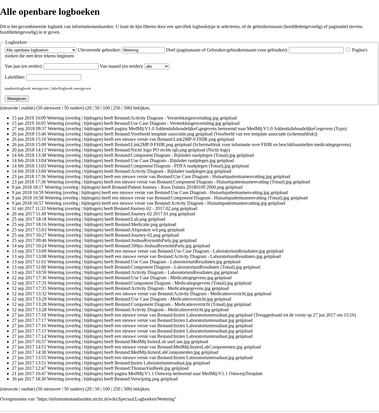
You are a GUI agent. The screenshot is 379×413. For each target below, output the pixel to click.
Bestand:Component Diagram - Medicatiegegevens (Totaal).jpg (174, 282)
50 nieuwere (49, 107)
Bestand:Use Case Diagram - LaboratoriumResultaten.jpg (211, 251)
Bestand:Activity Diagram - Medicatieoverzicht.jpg (205, 293)
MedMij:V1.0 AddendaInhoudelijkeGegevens (290, 128)
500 (127, 107)
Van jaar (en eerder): (24, 66)
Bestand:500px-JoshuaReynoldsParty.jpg (153, 245)
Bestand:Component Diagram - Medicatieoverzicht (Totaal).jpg (174, 304)
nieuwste (9, 107)
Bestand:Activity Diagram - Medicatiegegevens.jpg (163, 288)
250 (116, 107)
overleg (74, 117)
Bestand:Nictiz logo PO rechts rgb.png (151, 149)
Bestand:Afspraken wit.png (140, 229)
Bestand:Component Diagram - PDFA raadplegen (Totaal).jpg (172, 165)
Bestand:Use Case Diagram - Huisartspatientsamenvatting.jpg (214, 176)
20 (89, 107)
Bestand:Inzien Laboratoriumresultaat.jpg (195, 314)
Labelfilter (14, 77)
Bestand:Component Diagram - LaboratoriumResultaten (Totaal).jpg (178, 267)
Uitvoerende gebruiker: (99, 49)
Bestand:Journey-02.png (137, 235)
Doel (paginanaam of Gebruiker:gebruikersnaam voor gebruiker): (227, 49)
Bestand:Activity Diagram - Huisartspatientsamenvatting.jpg (211, 203)
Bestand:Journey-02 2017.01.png (146, 213)
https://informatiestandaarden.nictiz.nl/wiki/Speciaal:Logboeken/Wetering (106, 398)
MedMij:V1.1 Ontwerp (150, 373)
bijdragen (92, 117)
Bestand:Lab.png (131, 219)
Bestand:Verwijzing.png (136, 378)
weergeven (40, 88)
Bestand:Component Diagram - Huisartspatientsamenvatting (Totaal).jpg (224, 181)
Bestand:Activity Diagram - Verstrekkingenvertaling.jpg (166, 117)
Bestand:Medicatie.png (136, 224)
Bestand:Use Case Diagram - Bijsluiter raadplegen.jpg (165, 160)
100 (106, 107)
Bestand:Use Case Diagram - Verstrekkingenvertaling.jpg (167, 123)
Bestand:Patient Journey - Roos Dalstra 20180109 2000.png (168, 187)
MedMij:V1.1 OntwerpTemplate (232, 373)
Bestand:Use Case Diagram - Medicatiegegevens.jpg (164, 277)
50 (97, 107)
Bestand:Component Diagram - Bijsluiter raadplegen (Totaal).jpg (175, 155)
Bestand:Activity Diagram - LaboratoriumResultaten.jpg (210, 256)
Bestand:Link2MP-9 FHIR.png (186, 139)
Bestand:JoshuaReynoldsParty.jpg (146, 240)
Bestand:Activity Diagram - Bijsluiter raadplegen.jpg (164, 171)
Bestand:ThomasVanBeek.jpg (142, 368)
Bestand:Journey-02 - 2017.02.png (146, 208)
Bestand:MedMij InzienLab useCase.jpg (152, 341)
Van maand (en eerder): (121, 66)
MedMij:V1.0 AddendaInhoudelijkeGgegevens (173, 128)
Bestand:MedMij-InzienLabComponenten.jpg (200, 346)
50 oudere (73, 107)
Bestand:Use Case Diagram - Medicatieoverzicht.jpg (164, 298)
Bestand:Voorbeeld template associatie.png (154, 133)
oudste (27, 107)
